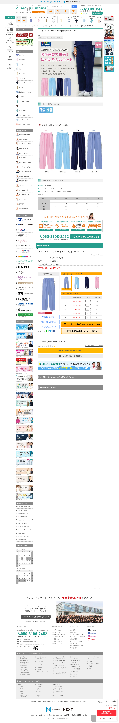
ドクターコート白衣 (59, 657)
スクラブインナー (21, 339)
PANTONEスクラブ (24, 671)
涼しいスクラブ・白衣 (22, 331)
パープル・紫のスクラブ (24, 526)
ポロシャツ (39, 686)
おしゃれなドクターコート (23, 440)
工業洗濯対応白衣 (21, 423)
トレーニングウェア (94, 663)
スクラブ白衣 (22, 657)
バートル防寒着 (58, 688)
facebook (93, 633)
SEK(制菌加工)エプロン (77, 666)
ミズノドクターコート (60, 673)
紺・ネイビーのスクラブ (24, 513)
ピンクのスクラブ (23, 516)
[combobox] (59, 6)
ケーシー (39, 690)
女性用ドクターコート (60, 660)
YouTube (92, 639)
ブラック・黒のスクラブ (24, 536)
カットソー (91, 661)
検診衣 (90, 666)
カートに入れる (83, 324)
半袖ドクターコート (59, 665)
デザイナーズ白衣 (21, 432)
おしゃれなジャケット (42, 658)
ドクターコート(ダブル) (60, 672)
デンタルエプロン (76, 668)
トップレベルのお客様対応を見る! (35, 617)
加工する (83, 331)
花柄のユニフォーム (22, 373)
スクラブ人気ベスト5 (25, 674)
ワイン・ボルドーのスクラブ (26, 520)
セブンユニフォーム (58, 693)
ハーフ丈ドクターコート (60, 667)
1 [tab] (70, 392)
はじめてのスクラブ (22, 390)
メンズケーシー (40, 663)
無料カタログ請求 (59, 643)
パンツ (73, 657)
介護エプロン (75, 671)
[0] (109, 22)
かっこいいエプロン (22, 491)
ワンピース (69, 17)
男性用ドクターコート (60, 658)
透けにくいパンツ (21, 466)
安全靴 (38, 695)
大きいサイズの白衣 (22, 415)
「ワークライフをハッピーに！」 (50, 2)
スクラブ (39, 688)
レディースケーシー (42, 664)
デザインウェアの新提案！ (23, 356)
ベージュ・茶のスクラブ (24, 530)
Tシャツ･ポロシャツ (94, 657)
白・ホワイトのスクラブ (24, 506)
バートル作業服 (58, 686)
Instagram (93, 636)
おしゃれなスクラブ (22, 381)
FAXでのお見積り (58, 636)
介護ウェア (22, 693)
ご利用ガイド (75, 630)
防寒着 (21, 688)
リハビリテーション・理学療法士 (55, 37)
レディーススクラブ (24, 660)
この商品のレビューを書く (94, 346)
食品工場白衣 (23, 696)
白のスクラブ (23, 664)
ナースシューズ (75, 674)
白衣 (90, 668)
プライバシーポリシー (77, 634)
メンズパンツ (75, 658)
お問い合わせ (98, 13)
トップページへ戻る (76, 641)
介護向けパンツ (42, 37)
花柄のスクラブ (22, 539)
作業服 (21, 686)
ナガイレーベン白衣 (58, 691)
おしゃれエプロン (76, 669)
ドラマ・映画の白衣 (22, 499)
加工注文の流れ (49, 317)
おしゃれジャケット (22, 483)
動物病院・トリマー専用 (23, 364)
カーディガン (74, 676)
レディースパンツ (76, 660)
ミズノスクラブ (23, 669)
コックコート (40, 693)
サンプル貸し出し (59, 641)
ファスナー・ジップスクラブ (24, 398)
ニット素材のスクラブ (22, 407)
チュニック (61, 17)
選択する (106, 712)
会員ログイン (75, 643)
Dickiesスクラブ (23, 665)
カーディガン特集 (21, 449)
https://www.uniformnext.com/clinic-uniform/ (31, 644)
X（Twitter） (94, 630)
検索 (74, 6)
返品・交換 (57, 639)
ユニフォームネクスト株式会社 (37, 621)
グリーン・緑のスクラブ (24, 523)
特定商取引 (74, 639)
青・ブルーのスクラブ (24, 510)
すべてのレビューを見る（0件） (71, 350)
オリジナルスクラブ (24, 667)
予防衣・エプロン (75, 664)
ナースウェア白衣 (41, 657)
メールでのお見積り (59, 634)
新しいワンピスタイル (42, 671)
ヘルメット (39, 696)
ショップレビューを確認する (71, 356)
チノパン (74, 662)
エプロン (39, 691)
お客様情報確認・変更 (77, 645)
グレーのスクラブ (23, 533)
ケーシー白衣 (40, 661)
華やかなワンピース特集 (23, 474)
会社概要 (73, 632)
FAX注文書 (57, 632)
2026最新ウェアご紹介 (22, 347)
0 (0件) (101, 255)
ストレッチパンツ (21, 457)
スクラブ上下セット (24, 672)
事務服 (21, 691)
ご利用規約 (74, 648)
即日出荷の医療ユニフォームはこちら (24, 46)
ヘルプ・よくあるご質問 (78, 636)
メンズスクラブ (23, 658)
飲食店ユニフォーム (24, 695)
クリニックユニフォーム (35, 606)
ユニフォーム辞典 (58, 695)
